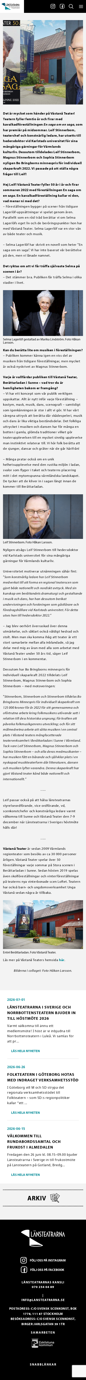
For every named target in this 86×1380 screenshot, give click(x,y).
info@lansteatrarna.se (43, 1300)
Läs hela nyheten (25, 1051)
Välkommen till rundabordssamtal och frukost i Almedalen (34, 1141)
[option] (43, 1343)
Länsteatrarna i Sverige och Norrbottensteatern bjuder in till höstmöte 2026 (41, 1012)
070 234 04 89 (43, 1287)
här (61, 960)
